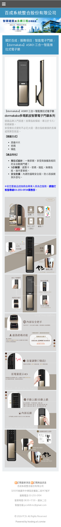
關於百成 (11, 40)
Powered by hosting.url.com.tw (31, 521)
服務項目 (26, 40)
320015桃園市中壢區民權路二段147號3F (30, 490)
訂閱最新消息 (23, 482)
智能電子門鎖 (44, 40)
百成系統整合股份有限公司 (30, 12)
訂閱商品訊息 (39, 482)
